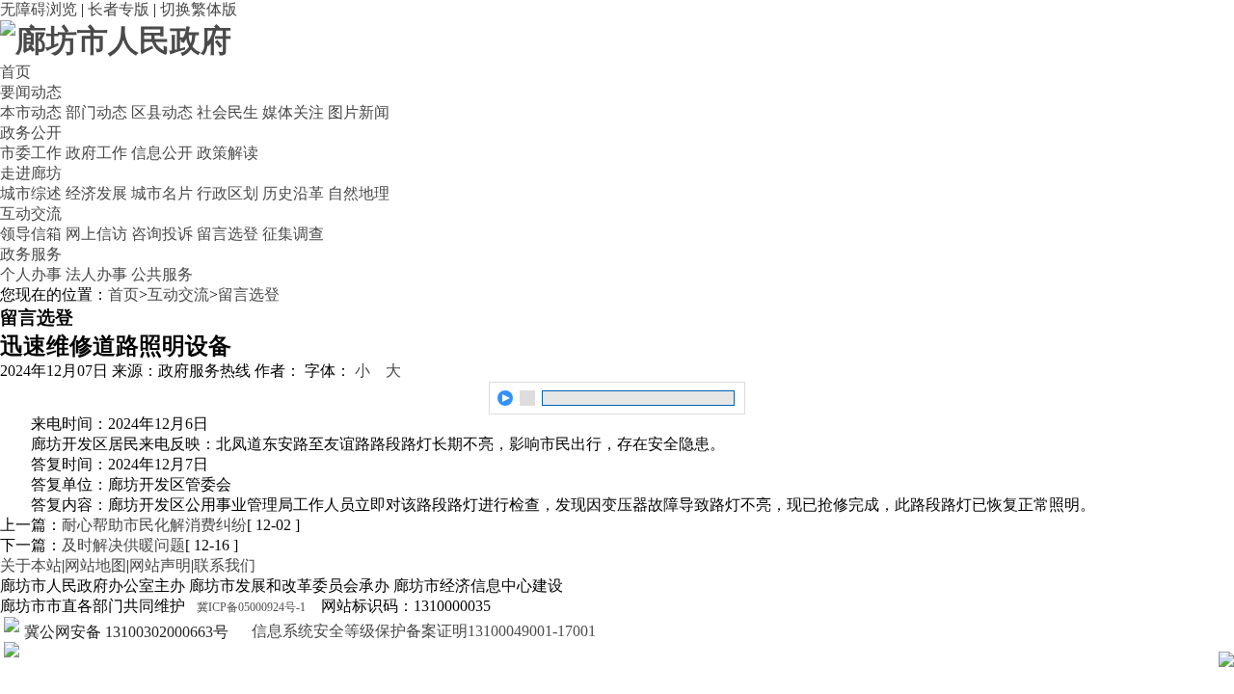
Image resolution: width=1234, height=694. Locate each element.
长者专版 (118, 9)
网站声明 (160, 565)
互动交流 (31, 213)
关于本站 (31, 565)
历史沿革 (293, 193)
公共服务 (162, 274)
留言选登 (227, 234)
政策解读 (227, 153)
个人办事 (31, 274)
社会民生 (227, 112)
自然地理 (358, 193)
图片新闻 (358, 112)
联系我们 (224, 565)
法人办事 (96, 274)
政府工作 (96, 153)
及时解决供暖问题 (123, 545)
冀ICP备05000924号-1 (251, 607)
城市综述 (31, 193)
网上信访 (96, 234)
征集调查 (293, 234)
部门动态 (96, 112)
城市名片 (162, 193)
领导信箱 (31, 234)
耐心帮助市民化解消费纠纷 (154, 525)
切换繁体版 (198, 9)
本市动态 (31, 112)
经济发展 (96, 193)
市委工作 (31, 153)
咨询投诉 (162, 234)
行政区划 (227, 193)
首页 (15, 72)
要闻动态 (31, 92)
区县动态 (162, 112)
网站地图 (95, 565)
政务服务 (31, 254)
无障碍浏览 (38, 9)
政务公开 (31, 132)
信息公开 (162, 153)
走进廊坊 (31, 173)
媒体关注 (293, 112)
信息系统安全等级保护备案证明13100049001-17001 (422, 631)
